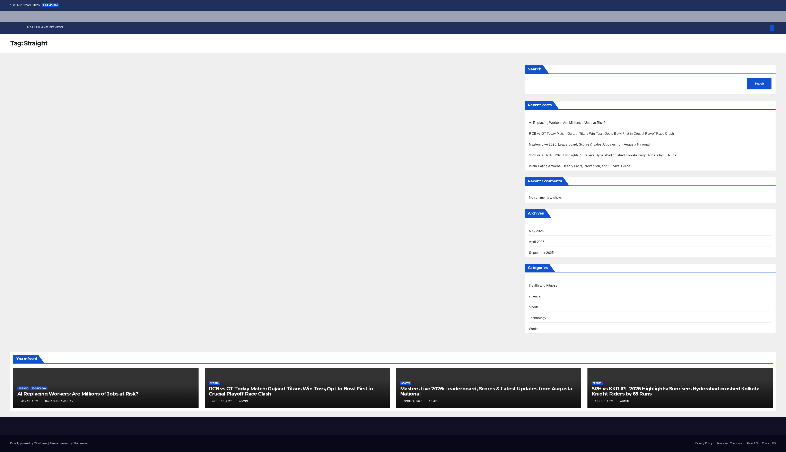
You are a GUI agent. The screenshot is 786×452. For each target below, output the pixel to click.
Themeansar (80, 443)
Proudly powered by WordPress (29, 443)
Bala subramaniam (59, 401)
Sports (534, 307)
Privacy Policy (704, 443)
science (534, 296)
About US (752, 443)
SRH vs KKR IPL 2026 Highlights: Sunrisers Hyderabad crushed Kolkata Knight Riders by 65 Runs (602, 155)
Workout (535, 329)
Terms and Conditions (729, 443)
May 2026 (536, 231)
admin (243, 401)
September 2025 (541, 252)
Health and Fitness (45, 27)
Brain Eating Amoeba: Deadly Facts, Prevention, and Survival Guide (579, 166)
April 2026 (536, 242)
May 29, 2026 (30, 401)
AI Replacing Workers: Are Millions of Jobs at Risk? (567, 122)
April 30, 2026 (222, 401)
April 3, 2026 (604, 401)
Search (534, 69)
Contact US (769, 443)
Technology (537, 318)
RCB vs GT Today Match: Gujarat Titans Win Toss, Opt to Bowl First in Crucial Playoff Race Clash (601, 133)
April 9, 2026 (413, 401)
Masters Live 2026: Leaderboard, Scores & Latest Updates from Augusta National (589, 144)
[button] (765, 28)
